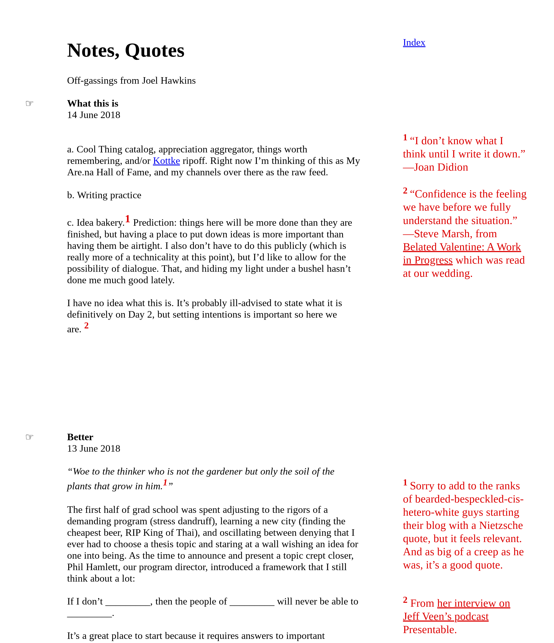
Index (414, 42)
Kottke (166, 160)
